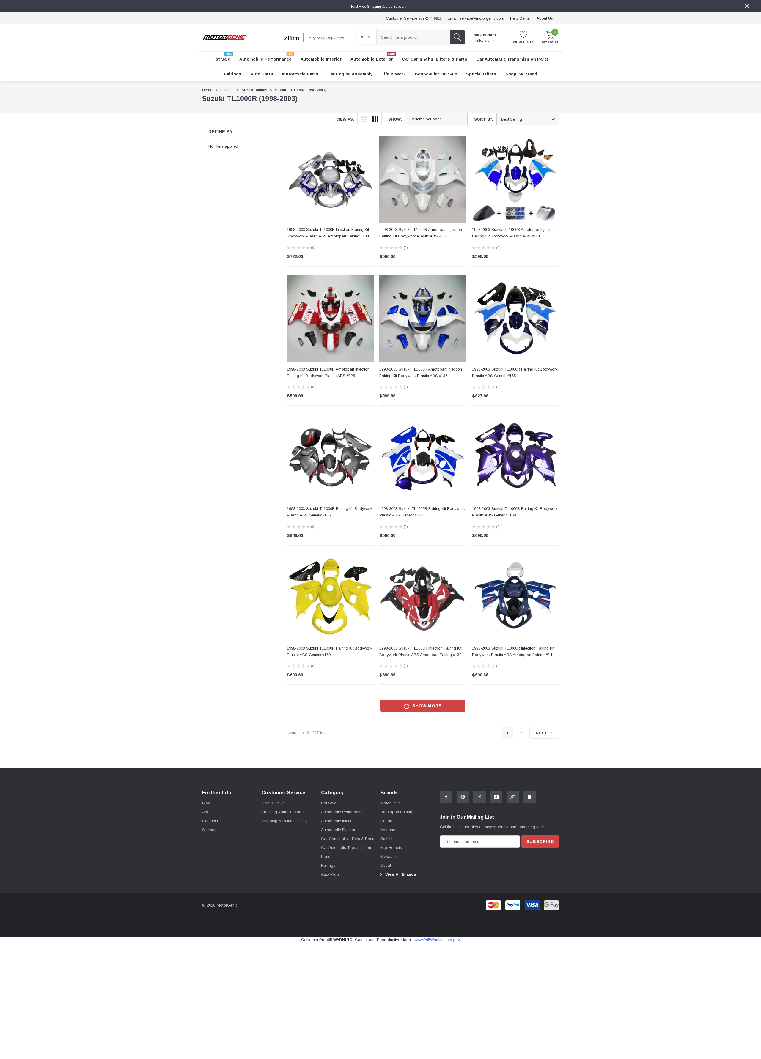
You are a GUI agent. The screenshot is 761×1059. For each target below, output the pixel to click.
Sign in (490, 40)
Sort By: (483, 119)
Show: (395, 119)
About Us (545, 18)
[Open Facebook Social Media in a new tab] (446, 797)
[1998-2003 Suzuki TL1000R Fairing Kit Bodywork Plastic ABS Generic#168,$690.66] (515, 458)
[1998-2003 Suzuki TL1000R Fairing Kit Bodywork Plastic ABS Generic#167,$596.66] (422, 458)
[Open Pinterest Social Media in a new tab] (463, 797)
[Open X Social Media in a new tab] (479, 797)
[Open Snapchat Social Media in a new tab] (529, 797)
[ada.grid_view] (375, 119)
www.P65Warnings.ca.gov (437, 939)
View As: (345, 119)
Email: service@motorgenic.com (476, 18)
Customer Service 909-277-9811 (414, 18)
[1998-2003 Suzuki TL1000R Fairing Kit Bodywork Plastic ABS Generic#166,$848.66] (330, 458)
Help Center (520, 18)
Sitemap (209, 830)
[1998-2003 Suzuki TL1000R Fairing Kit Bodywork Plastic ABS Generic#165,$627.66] (515, 318)
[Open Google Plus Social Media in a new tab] (513, 797)
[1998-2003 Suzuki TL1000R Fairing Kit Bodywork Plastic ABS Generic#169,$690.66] (330, 597)
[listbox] (527, 119)
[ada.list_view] (364, 119)
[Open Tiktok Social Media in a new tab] (496, 797)
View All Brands (400, 874)
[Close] (747, 6)
